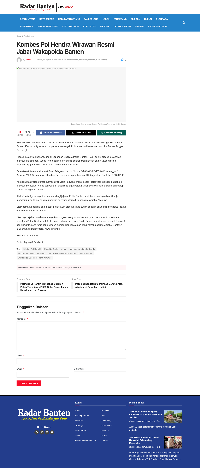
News (77, 410)
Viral (103, 415)
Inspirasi (78, 420)
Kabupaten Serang (69, 19)
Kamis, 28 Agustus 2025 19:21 (50, 59)
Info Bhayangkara (47, 26)
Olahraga (162, 19)
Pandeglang (91, 19)
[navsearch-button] (184, 23)
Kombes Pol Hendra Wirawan (31, 253)
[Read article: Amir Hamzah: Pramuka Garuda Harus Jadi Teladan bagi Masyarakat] (173, 442)
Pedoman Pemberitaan (85, 440)
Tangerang (120, 19)
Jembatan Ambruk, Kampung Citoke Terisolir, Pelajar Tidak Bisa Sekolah (145, 414)
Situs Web (79, 368)
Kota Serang (46, 19)
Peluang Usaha (82, 415)
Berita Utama (27, 19)
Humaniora (26, 26)
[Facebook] (36, 432)
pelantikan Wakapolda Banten (63, 253)
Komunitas (89, 26)
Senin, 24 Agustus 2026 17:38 (143, 421)
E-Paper (139, 26)
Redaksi (105, 410)
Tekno (78, 435)
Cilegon (135, 19)
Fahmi (28, 59)
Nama (20, 355)
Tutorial (104, 440)
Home (19, 36)
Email (20, 368)
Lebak (106, 19)
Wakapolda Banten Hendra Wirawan (35, 257)
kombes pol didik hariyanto (82, 249)
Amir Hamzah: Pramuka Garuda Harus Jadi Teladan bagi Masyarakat (144, 440)
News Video (106, 425)
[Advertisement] (158, 56)
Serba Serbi (80, 430)
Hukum (148, 19)
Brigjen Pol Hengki (32, 249)
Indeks (104, 435)
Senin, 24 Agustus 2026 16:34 (143, 447)
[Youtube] (52, 432)
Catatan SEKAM (122, 26)
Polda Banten (86, 253)
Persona (105, 26)
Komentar (22, 318)
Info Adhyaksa (70, 26)
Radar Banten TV (157, 26)
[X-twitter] (47, 432)
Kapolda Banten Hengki (55, 249)
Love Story (106, 420)
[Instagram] (42, 432)
